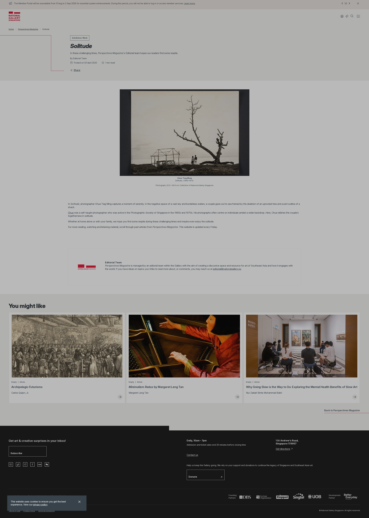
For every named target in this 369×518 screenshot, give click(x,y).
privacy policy (40, 504)
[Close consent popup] (79, 502)
